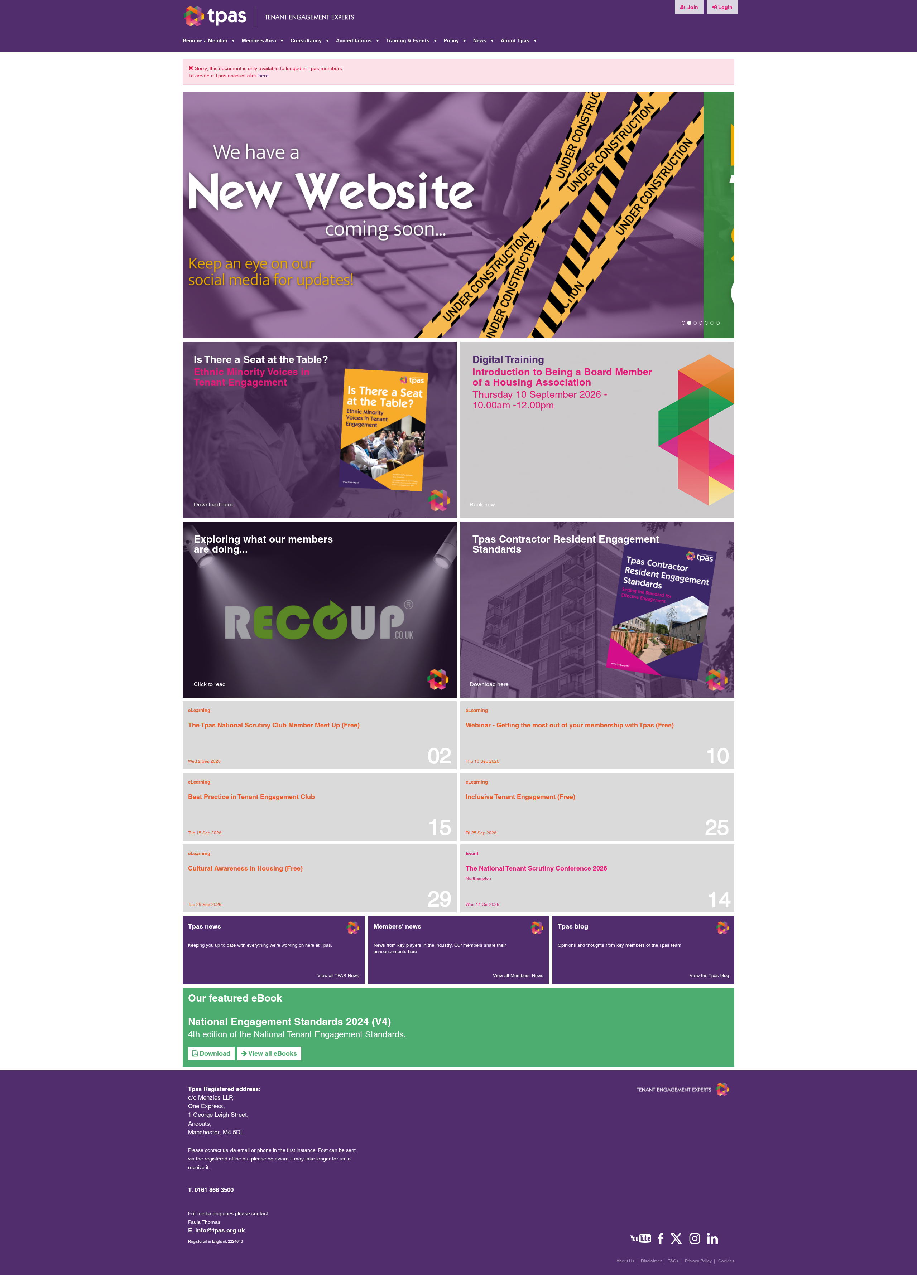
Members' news (397, 926)
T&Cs (673, 1261)
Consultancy (310, 43)
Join (692, 7)
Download (214, 1053)
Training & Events (412, 43)
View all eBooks (272, 1053)
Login (725, 7)
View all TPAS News (338, 975)
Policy (455, 43)
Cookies (726, 1261)
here (263, 75)
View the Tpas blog (709, 975)
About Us (625, 1261)
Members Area (263, 43)
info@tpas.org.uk (220, 1230)
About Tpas (519, 43)
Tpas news (204, 926)
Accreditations (358, 43)
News (484, 43)
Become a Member (209, 43)
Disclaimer (651, 1261)
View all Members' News (518, 975)
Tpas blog (573, 926)
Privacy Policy (698, 1261)
